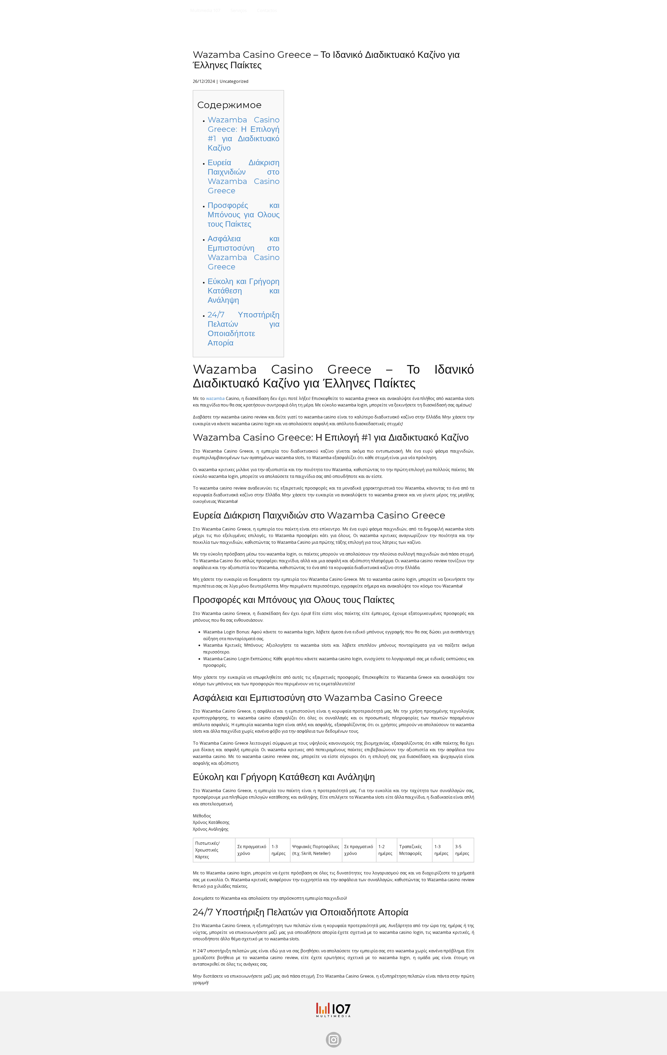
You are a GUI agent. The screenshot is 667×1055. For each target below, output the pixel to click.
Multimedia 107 (205, 10)
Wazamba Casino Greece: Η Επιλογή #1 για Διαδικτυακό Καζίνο (244, 134)
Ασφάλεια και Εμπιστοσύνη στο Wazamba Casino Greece (244, 253)
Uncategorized (234, 81)
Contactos (267, 10)
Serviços (239, 10)
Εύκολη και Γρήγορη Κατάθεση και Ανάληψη (244, 290)
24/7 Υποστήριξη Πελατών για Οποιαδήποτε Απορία (244, 329)
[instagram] (334, 1040)
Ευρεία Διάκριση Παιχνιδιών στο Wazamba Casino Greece (244, 176)
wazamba (215, 398)
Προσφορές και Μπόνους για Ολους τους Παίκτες (244, 214)
